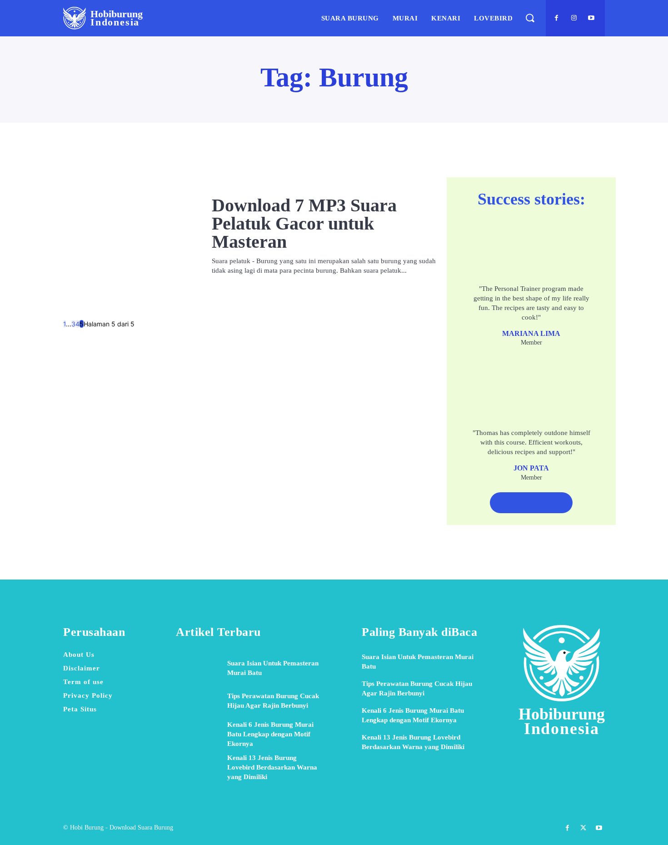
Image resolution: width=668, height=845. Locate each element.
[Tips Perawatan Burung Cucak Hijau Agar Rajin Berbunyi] (198, 701)
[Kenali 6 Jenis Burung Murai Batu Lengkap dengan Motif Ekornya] (198, 734)
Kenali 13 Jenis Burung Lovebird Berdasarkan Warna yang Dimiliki (272, 767)
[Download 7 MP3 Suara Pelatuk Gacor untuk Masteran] (128, 236)
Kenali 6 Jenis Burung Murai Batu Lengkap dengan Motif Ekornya (270, 734)
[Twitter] (583, 828)
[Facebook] (556, 18)
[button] (530, 18)
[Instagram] (574, 18)
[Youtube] (591, 18)
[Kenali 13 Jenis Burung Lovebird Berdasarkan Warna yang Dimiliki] (198, 767)
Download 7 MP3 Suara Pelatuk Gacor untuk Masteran (304, 223)
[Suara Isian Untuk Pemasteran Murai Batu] (198, 668)
